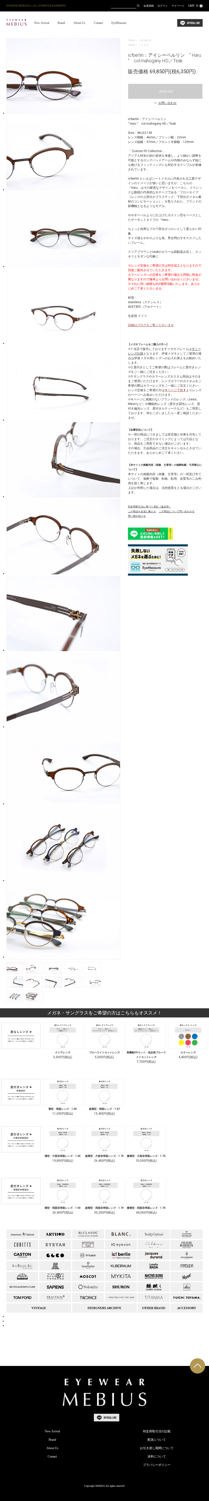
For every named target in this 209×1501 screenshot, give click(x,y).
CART (195, 5)
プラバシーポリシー (157, 1465)
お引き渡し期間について (157, 1448)
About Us (79, 23)
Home (131, 40)
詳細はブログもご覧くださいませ (151, 325)
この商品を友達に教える (142, 511)
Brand (61, 23)
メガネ (145, 44)
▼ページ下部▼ (175, 390)
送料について (157, 1456)
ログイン (163, 5)
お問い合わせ (167, 103)
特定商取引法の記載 (157, 1431)
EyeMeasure (118, 23)
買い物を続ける (137, 516)
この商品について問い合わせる (176, 511)
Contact (98, 23)
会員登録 (148, 5)
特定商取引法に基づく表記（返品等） (149, 506)
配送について (157, 1439)
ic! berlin (146, 40)
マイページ (178, 5)
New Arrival (41, 23)
